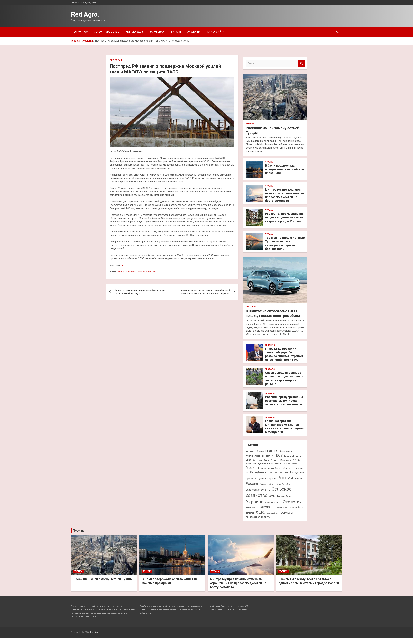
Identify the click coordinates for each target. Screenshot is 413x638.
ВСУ (279, 455)
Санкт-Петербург (283, 484)
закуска (265, 506)
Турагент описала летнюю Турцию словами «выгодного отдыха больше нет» (285, 243)
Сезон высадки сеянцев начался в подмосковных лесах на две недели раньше (284, 378)
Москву (294, 464)
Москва (278, 463)
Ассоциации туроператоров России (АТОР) (269, 453)
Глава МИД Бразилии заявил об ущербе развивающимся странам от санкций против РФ (284, 354)
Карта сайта (215, 31)
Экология (194, 31)
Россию (299, 478)
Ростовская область (267, 484)
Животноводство (107, 31)
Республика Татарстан (265, 478)
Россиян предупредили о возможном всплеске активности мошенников (284, 400)
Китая (248, 463)
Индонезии (285, 460)
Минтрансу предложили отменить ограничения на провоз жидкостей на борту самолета (284, 195)
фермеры (287, 512)
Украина (254, 501)
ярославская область (258, 516)
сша (260, 512)
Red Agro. (85, 14)
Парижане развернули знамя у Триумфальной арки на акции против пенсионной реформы (205, 292)
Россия (152, 271)
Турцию (289, 496)
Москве (287, 464)
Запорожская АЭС (127, 271)
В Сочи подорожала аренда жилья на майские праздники (284, 169)
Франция (278, 503)
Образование (288, 468)
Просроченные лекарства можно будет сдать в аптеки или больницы (139, 292)
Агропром (81, 31)
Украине (269, 502)
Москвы (252, 468)
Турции (281, 496)
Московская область (271, 468)
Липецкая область (263, 463)
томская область (272, 513)
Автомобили (251, 451)
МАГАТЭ (142, 271)
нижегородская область (281, 507)
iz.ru (124, 265)
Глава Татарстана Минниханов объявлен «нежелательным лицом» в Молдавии (284, 426)
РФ (247, 472)
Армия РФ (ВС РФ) (267, 451)
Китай (297, 459)
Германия (275, 460)
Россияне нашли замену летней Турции (103, 579)
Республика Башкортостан (269, 472)
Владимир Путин (291, 456)
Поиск (301, 63)
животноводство (252, 507)
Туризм (176, 31)
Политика (299, 468)
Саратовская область (258, 489)
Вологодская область (261, 460)
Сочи (272, 496)
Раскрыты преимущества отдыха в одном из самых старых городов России (284, 217)
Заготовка (156, 31)
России (285, 477)
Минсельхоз (134, 31)
